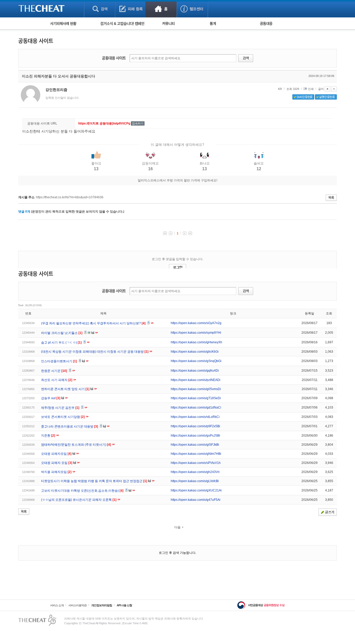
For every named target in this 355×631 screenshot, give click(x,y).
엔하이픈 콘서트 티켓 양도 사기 (65, 389)
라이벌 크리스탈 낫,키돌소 (61, 333)
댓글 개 (24, 211)
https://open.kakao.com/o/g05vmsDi (196, 389)
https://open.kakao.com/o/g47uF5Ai (195, 500)
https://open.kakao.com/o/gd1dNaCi (196, 407)
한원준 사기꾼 (54, 371)
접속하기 (137, 123)
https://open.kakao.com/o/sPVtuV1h (196, 463)
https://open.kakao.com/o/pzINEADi (195, 380)
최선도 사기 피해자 (56, 380)
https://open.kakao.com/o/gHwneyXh (196, 342)
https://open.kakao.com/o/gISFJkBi (195, 444)
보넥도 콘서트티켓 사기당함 (63, 417)
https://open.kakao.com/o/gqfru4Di (195, 370)
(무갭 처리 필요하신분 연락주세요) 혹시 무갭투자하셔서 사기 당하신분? (93, 323)
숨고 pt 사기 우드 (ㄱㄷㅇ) (61, 342)
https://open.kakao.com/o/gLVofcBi (195, 481)
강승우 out (50, 398)
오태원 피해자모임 (56, 454)
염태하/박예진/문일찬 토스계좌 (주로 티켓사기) (76, 444)
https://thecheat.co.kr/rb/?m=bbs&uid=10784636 (69, 197)
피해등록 (130, 8)
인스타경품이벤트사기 (59, 361)
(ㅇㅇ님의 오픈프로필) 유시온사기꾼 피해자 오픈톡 (78, 500)
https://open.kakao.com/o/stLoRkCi (195, 417)
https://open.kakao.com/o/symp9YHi (196, 332)
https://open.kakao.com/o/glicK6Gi (195, 351)
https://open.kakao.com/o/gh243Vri (195, 472)
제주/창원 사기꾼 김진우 (60, 408)
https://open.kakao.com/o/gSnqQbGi (196, 361)
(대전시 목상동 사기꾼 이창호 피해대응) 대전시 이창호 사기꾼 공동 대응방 (94, 351)
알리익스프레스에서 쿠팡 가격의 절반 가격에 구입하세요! (177, 180)
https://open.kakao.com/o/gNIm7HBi (196, 454)
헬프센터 (192, 8)
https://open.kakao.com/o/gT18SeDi (196, 398)
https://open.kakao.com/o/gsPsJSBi (195, 435)
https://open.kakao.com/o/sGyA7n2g (196, 323)
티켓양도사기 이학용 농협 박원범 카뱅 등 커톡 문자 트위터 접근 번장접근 (94, 481)
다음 (177, 527)
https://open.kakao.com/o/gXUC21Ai (196, 490)
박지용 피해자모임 (56, 472)
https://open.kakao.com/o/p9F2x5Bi (195, 426)
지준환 (48, 435)
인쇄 (311, 88)
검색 (99, 8)
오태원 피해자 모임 (56, 463)
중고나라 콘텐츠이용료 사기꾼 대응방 (69, 426)
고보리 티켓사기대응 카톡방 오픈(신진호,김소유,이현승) (82, 490)
